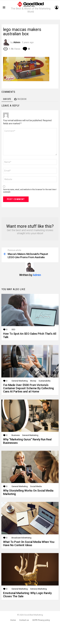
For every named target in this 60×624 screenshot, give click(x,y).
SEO (13, 329)
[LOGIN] (56, 7)
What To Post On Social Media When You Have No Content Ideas (28, 543)
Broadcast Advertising (21, 538)
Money (33, 381)
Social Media (36, 486)
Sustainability (44, 381)
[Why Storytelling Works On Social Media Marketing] (30, 467)
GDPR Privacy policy (41, 620)
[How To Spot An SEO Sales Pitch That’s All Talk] (30, 310)
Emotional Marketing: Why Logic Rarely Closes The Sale (27, 594)
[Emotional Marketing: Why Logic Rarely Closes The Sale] (30, 569)
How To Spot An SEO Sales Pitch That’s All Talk (29, 335)
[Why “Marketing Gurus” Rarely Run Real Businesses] (30, 416)
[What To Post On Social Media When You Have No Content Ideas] (30, 518)
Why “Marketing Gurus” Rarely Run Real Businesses (27, 441)
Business (16, 435)
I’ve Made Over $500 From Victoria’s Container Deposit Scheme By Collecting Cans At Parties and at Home (28, 388)
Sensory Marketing (38, 589)
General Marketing (20, 381)
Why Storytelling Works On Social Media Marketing (28, 492)
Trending (30, 17)
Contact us (24, 620)
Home (13, 620)
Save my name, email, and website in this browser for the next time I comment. (29, 190)
